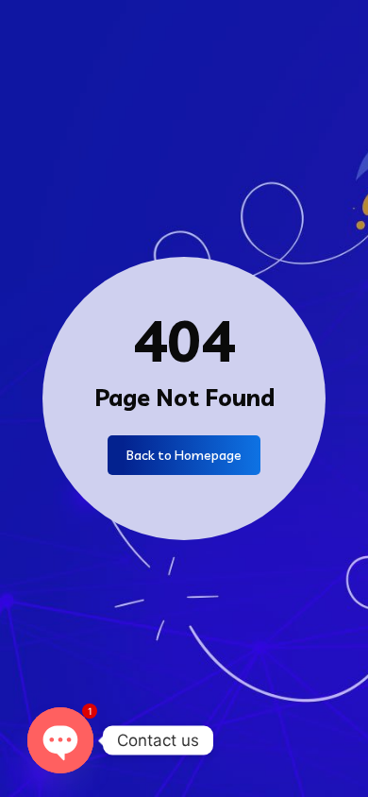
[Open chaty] (60, 740)
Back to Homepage (184, 455)
